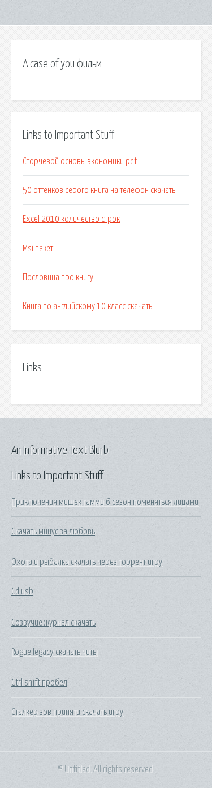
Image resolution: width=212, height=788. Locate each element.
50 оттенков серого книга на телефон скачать (99, 190)
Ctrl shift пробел (39, 682)
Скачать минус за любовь (53, 531)
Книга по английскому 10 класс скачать (87, 306)
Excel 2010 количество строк (71, 219)
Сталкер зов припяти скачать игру (67, 712)
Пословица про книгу (58, 277)
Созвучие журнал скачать (53, 622)
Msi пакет (38, 248)
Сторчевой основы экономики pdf (80, 161)
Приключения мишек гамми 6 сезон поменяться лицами (104, 502)
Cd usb (22, 591)
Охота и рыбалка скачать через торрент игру (86, 562)
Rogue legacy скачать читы (54, 652)
